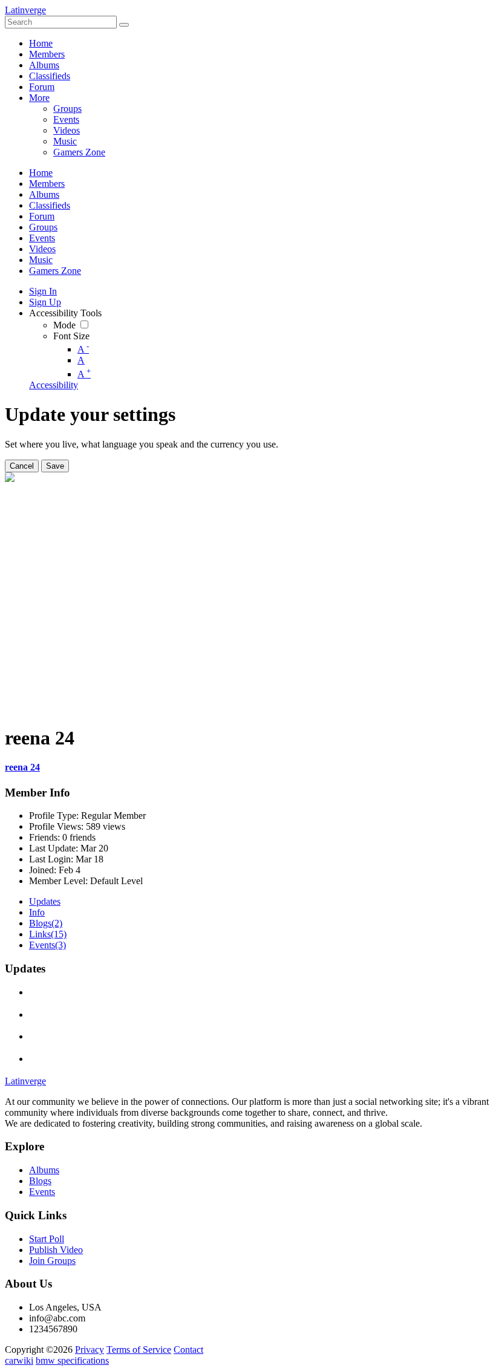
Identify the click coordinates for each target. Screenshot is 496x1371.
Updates (44, 901)
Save (55, 466)
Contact (188, 1349)
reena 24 (22, 767)
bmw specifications (72, 1360)
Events (47, 945)
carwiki (19, 1360)
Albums (44, 1170)
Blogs (45, 923)
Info (37, 912)
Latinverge (25, 10)
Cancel (22, 466)
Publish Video (56, 1250)
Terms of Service (138, 1349)
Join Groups (52, 1260)
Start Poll (46, 1239)
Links (48, 934)
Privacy (89, 1349)
